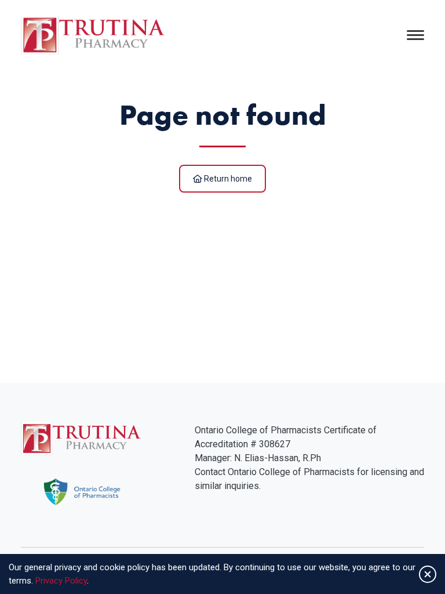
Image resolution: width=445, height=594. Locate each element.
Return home (227, 178)
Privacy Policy (61, 580)
